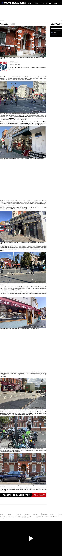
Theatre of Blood (20, 124)
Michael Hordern (20, 414)
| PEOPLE (49, 3)
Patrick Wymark (23, 116)
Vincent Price (10, 124)
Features (44, 514)
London (16, 62)
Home (1, 20)
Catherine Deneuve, (16, 67)
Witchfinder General (12, 123)
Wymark (23, 121)
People (27, 514)
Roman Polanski (17, 64)
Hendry (33, 123)
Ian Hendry (11, 118)
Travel (35, 514)
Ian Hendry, (28, 67)
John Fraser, (23, 67)
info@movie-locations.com (23, 516)
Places (19, 514)
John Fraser (14, 208)
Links (51, 514)
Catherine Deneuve (29, 78)
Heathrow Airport (58, 30)
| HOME (29, 3)
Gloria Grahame (34, 413)
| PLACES (42, 3)
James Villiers (11, 69)
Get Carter (40, 124)
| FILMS (36, 3)
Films (4, 20)
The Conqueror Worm (23, 123)
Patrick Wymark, (35, 67)
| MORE (55, 3)
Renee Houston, (42, 67)
